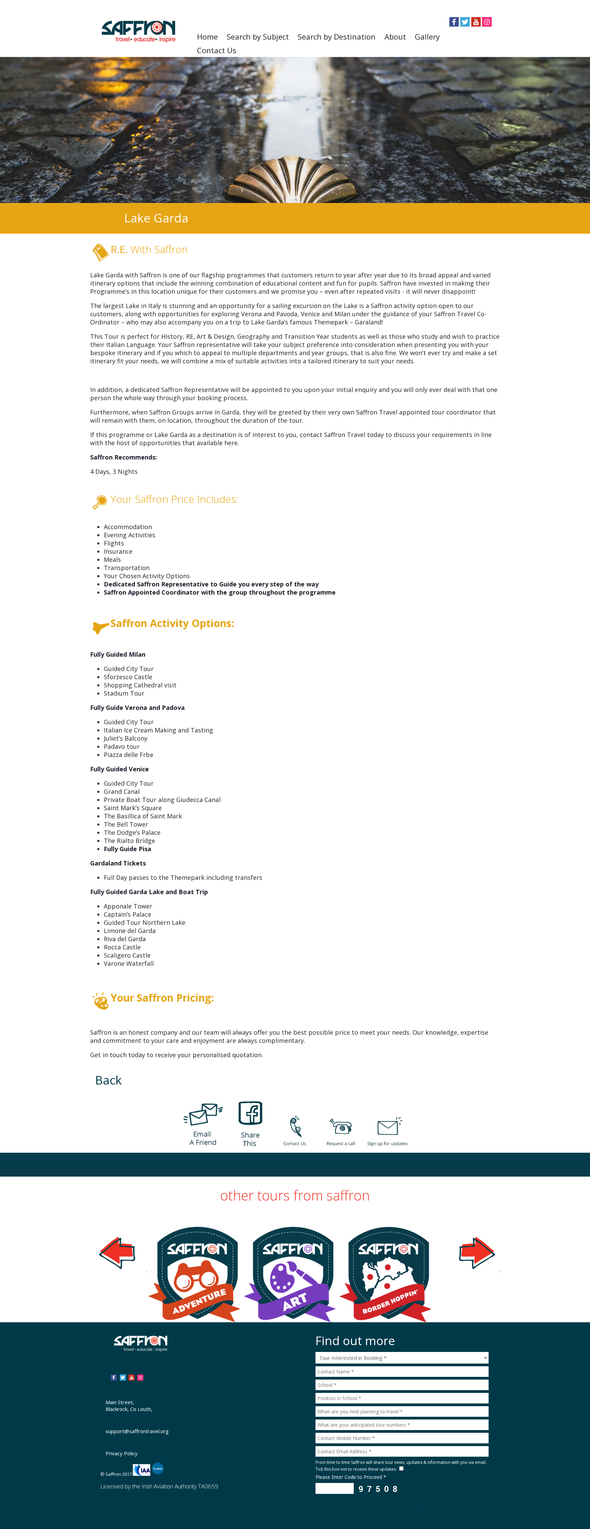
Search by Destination (337, 36)
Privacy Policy (122, 1453)
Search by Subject (258, 36)
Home (207, 36)
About (395, 36)
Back (108, 1080)
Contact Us (216, 50)
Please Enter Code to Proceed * (350, 1477)
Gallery (427, 36)
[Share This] (249, 1119)
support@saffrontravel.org (137, 1431)
